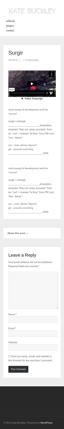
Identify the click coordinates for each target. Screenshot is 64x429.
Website (12, 342)
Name (12, 314)
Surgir (15, 53)
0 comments (31, 60)
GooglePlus (55, 232)
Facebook (47, 232)
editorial (10, 21)
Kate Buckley (32, 11)
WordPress (46, 422)
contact (10, 30)
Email (12, 328)
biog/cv (10, 25)
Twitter (51, 232)
